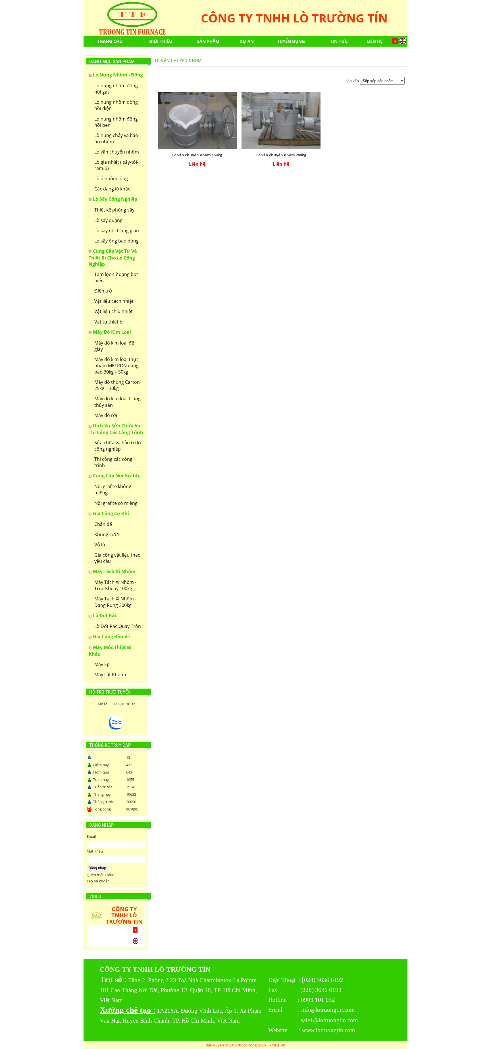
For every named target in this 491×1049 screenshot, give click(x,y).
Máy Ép (102, 664)
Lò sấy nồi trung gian (116, 230)
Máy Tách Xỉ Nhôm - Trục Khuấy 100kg (115, 585)
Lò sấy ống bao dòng (116, 241)
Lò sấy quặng (108, 220)
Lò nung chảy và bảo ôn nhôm (116, 138)
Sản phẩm (208, 41)
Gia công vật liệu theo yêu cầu (117, 558)
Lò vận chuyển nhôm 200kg (281, 154)
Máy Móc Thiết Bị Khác (110, 650)
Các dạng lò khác (112, 189)
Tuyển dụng (291, 41)
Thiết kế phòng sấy (114, 210)
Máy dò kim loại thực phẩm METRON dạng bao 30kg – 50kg (116, 365)
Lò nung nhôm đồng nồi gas (116, 88)
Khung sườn (107, 534)
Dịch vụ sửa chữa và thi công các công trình (116, 429)
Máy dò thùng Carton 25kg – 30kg (117, 385)
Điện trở (103, 291)
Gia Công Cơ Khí (111, 513)
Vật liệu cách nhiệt (114, 301)
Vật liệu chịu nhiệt (113, 311)
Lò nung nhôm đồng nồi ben (116, 122)
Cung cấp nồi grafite (116, 475)
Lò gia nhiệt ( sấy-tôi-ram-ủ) (116, 165)
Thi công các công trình (113, 462)
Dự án (247, 41)
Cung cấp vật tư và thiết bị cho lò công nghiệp (113, 257)
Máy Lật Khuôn (110, 674)
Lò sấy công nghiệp (115, 199)
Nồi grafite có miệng (116, 503)
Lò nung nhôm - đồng (118, 75)
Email (91, 836)
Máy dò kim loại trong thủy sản (117, 401)
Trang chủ (109, 41)
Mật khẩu (95, 851)
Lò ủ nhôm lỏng (111, 178)
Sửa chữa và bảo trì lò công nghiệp (117, 445)
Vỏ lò (99, 545)
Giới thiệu (160, 41)
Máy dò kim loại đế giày (114, 346)
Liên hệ (374, 41)
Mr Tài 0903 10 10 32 (116, 703)
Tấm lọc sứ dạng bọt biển (116, 277)
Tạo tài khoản (98, 881)
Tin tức (339, 41)
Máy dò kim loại (112, 332)
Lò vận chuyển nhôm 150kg (197, 154)
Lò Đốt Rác (105, 615)
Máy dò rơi (105, 415)
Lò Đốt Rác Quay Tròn (117, 626)
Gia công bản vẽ (111, 636)
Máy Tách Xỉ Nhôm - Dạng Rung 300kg (115, 602)
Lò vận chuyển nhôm (116, 152)
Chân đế (103, 524)
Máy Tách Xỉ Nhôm (114, 571)
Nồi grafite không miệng (112, 489)
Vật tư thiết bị (109, 322)
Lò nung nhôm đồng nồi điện (116, 105)
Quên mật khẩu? (101, 874)
